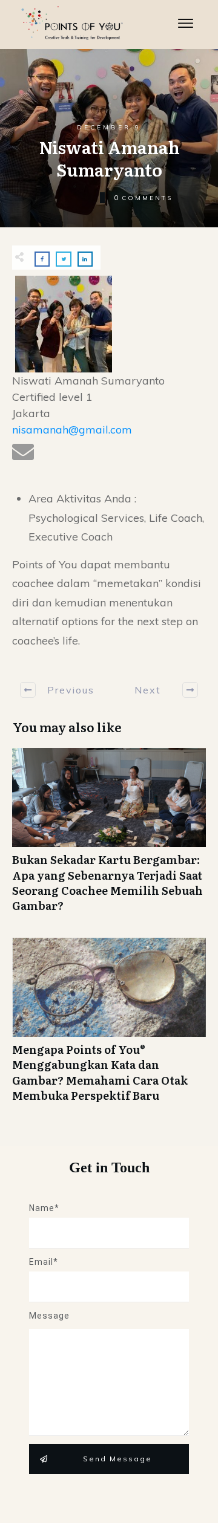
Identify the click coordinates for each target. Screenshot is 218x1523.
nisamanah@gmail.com (72, 430)
